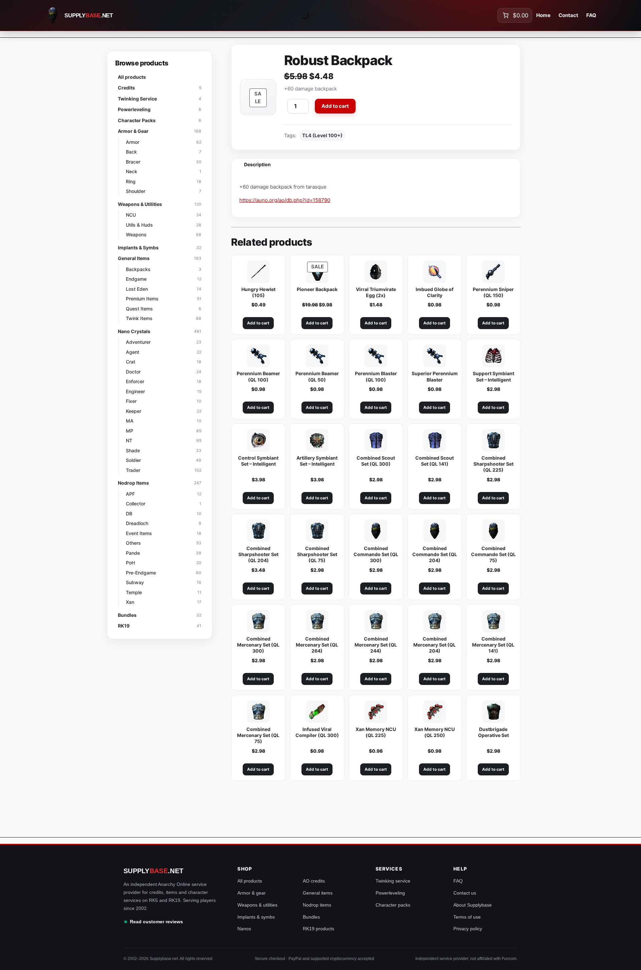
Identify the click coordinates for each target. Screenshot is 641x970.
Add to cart (335, 106)
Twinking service (393, 881)
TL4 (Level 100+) (322, 135)
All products (249, 881)
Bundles (311, 917)
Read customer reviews (156, 921)
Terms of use (467, 917)
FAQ (458, 881)
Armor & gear (251, 893)
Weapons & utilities (257, 905)
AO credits (314, 881)
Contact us (464, 893)
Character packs (393, 905)
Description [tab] (257, 164)
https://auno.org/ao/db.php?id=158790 (284, 200)
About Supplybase (472, 905)
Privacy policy (467, 928)
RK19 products (318, 928)
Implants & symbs (256, 917)
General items (318, 893)
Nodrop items (317, 905)
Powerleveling (390, 893)
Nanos (244, 928)
